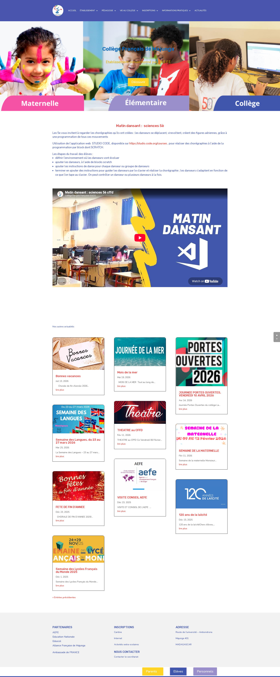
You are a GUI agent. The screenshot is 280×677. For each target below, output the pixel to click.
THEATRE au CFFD (130, 430)
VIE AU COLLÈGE (127, 10)
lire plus (60, 389)
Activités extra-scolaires (126, 644)
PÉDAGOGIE (107, 10)
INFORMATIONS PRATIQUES (175, 10)
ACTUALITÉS (200, 10)
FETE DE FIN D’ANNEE (70, 507)
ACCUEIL (72, 10)
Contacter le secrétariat (126, 656)
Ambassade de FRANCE (65, 652)
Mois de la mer (127, 372)
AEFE (55, 632)
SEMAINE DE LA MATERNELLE (199, 451)
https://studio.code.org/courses (148, 143)
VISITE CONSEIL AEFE (132, 497)
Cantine (118, 632)
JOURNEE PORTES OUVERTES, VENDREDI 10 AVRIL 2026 (200, 394)
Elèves (178, 671)
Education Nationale (63, 636)
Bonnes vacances (68, 376)
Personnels (205, 671)
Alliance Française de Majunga (68, 645)
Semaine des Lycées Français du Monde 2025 (76, 570)
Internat (118, 638)
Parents (151, 671)
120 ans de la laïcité (193, 515)
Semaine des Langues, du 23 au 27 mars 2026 (78, 441)
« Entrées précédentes (64, 597)
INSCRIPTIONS (148, 10)
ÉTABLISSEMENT (87, 10)
